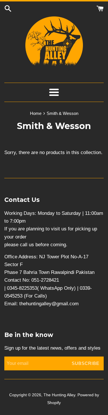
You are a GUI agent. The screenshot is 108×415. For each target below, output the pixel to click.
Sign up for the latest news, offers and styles (52, 348)
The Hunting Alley (59, 395)
